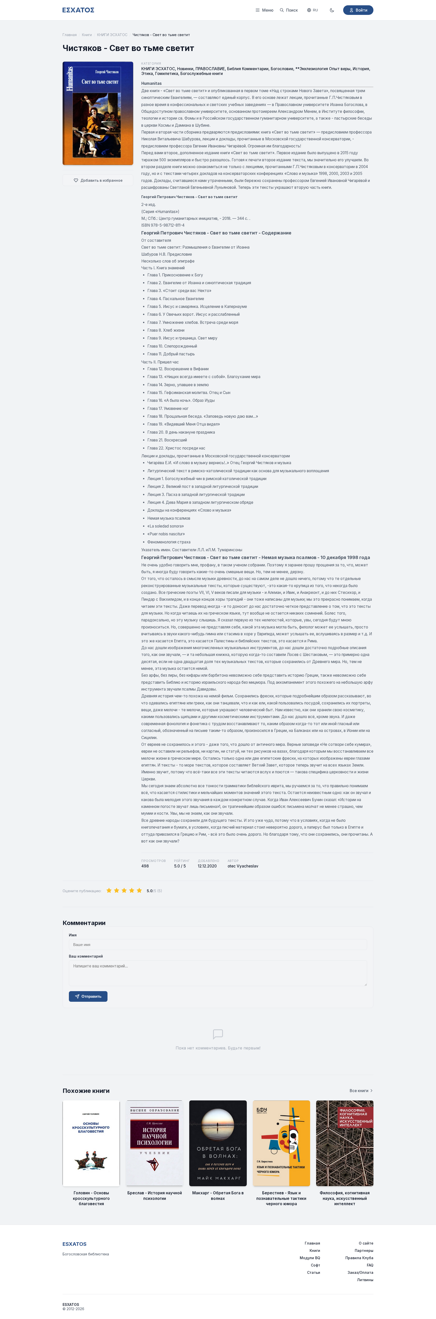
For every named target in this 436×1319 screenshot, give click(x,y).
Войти (361, 10)
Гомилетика (166, 73)
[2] (116, 890)
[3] (124, 890)
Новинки (185, 68)
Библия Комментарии (247, 68)
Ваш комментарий (86, 956)
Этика (147, 73)
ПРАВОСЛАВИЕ (210, 68)
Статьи (313, 1272)
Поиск (292, 10)
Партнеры (364, 1250)
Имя (73, 935)
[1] (109, 890)
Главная (70, 35)
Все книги (359, 1090)
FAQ (370, 1265)
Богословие (282, 68)
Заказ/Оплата (360, 1272)
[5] (139, 890)
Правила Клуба (359, 1258)
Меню (268, 10)
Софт (315, 1265)
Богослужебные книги (201, 73)
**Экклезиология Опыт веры (322, 68)
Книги (87, 35)
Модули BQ (310, 1258)
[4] (131, 890)
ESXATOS (75, 1244)
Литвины (365, 1280)
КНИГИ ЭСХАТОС (112, 35)
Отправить (91, 996)
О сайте (366, 1243)
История (361, 68)
